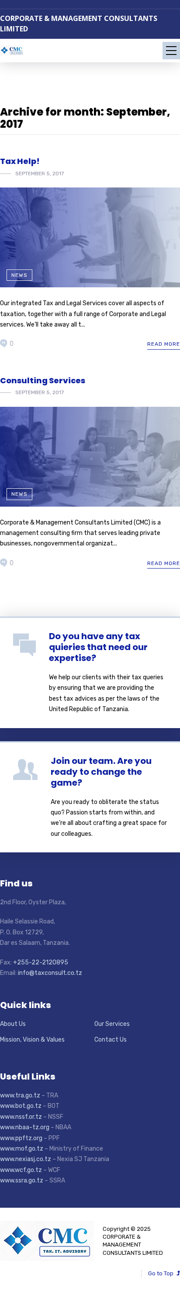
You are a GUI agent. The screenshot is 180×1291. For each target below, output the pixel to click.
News (19, 275)
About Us (13, 1024)
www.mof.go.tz (21, 1148)
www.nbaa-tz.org (24, 1127)
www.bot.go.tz (21, 1106)
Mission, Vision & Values (32, 1039)
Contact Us (110, 1039)
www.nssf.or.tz (21, 1117)
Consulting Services (42, 380)
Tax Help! (20, 161)
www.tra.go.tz (20, 1095)
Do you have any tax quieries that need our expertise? (98, 647)
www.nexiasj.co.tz (25, 1159)
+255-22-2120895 (40, 962)
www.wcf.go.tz (21, 1170)
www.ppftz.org (21, 1138)
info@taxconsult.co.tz (50, 973)
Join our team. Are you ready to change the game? (101, 772)
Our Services (112, 1024)
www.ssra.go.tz (21, 1180)
